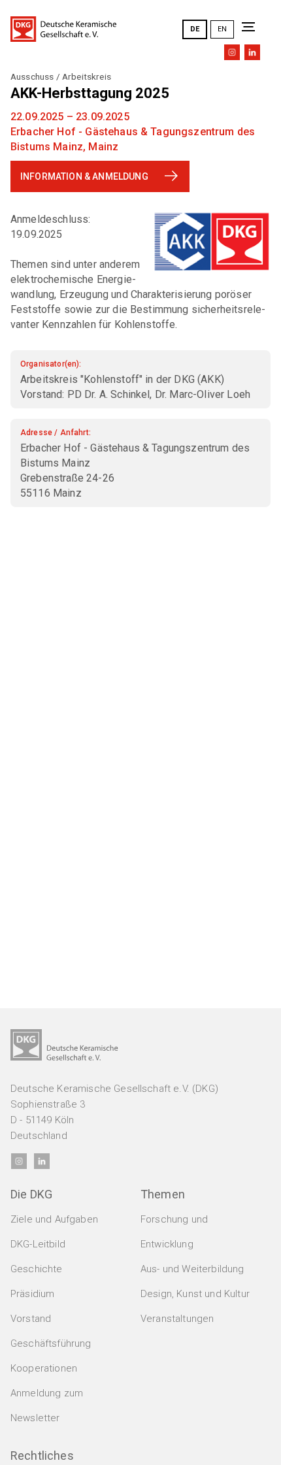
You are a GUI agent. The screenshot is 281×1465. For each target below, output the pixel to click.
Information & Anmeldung (84, 176)
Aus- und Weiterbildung (192, 1269)
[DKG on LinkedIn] (252, 52)
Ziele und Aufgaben (54, 1219)
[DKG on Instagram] (232, 52)
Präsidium (32, 1294)
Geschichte (36, 1269)
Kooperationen (43, 1368)
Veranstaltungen (177, 1319)
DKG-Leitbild (37, 1244)
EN (222, 29)
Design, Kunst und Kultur (195, 1294)
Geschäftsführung (50, 1343)
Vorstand (30, 1319)
